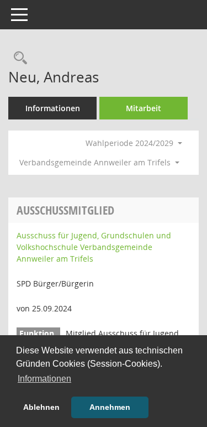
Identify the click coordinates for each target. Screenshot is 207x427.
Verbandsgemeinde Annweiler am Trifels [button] (96, 162)
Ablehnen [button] (41, 407)
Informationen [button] (44, 378)
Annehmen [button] (109, 407)
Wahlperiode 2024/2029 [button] (131, 143)
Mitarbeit (143, 108)
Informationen (52, 108)
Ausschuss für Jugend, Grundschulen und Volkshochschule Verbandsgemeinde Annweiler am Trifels (94, 247)
